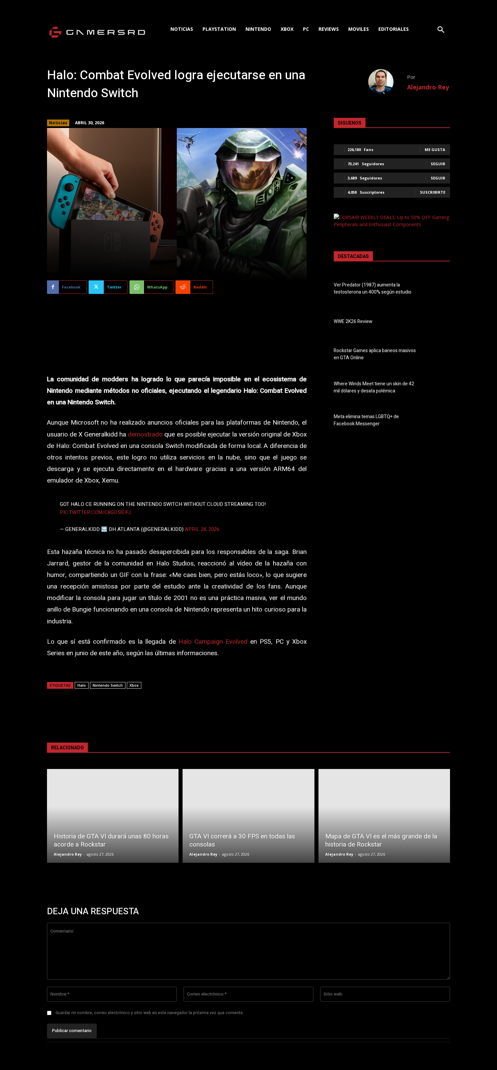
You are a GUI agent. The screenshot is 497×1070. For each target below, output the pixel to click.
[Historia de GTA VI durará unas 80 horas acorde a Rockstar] (113, 816)
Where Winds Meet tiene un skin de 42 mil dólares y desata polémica (374, 387)
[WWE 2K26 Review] (438, 323)
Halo (81, 685)
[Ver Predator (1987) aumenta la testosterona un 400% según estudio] (438, 290)
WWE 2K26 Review (353, 321)
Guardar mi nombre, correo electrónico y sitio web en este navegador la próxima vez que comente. (149, 1013)
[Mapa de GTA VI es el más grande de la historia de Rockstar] (384, 816)
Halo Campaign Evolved (213, 641)
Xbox (134, 685)
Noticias (58, 123)
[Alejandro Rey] (387, 81)
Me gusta (435, 149)
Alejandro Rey (428, 87)
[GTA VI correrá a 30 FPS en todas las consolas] (248, 816)
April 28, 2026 (202, 529)
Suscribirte (432, 192)
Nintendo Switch (108, 685)
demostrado (145, 434)
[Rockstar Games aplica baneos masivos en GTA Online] (438, 355)
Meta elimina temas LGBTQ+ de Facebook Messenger (366, 420)
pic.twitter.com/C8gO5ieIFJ (95, 512)
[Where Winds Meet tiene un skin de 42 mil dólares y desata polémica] (438, 389)
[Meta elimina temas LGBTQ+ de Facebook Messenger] (438, 421)
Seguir (438, 163)
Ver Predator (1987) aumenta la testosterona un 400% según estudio (372, 288)
